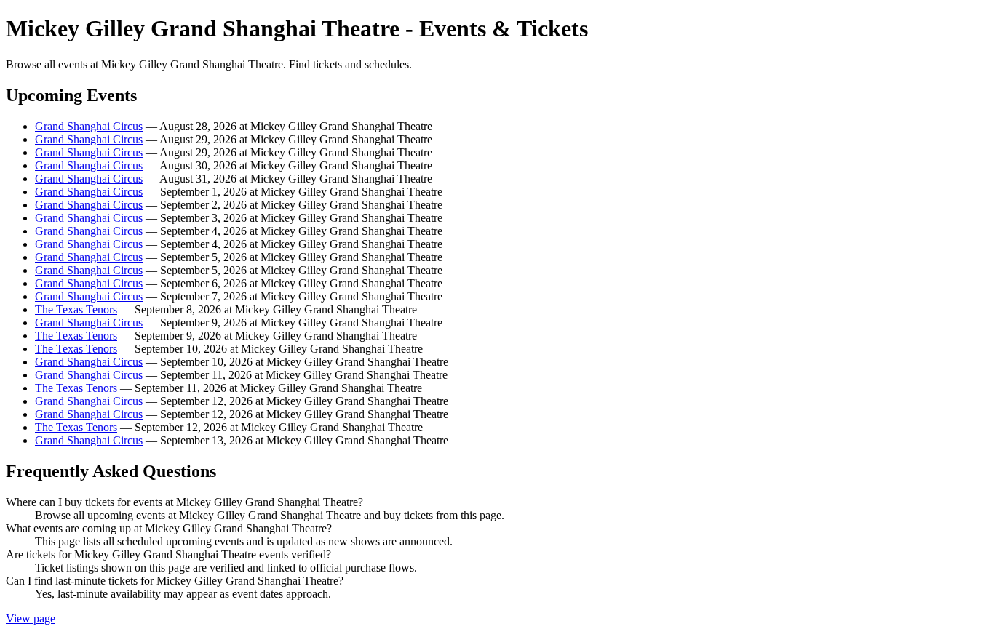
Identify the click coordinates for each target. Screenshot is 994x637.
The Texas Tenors (76, 309)
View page (30, 618)
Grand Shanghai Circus (89, 126)
